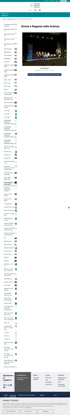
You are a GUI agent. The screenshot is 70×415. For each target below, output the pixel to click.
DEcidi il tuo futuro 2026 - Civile (8, 313)
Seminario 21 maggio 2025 (9, 214)
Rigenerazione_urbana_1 (9, 30)
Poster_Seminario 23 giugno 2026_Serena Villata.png (9, 362)
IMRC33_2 (6, 261)
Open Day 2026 (7, 303)
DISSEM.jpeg (7, 58)
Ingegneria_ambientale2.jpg (9, 70)
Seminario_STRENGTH (9, 367)
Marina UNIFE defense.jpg (7, 178)
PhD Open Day (7, 151)
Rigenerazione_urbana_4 (9, 44)
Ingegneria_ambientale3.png (9, 65)
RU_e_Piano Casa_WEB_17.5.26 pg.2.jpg (8, 349)
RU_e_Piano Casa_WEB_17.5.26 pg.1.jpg (8, 355)
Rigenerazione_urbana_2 (9, 35)
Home (4, 19)
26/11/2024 (7, 114)
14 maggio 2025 (8, 204)
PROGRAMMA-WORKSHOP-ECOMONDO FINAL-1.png (10, 135)
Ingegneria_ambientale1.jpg (9, 75)
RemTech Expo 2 (8, 244)
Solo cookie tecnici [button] (11, 411)
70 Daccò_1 (7, 332)
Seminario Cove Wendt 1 (8, 194)
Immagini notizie (11, 19)
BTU (5, 238)
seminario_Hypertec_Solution (9, 106)
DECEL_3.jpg (7, 86)
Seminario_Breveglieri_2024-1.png (9, 147)
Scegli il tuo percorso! (9, 210)
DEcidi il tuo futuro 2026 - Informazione (9, 318)
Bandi (59, 382)
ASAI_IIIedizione (8, 278)
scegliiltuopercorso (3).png (8, 219)
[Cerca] (35, 10)
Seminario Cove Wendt (8, 199)
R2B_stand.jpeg (8, 49)
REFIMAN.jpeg (7, 52)
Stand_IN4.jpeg (7, 55)
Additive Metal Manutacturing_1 (8, 294)
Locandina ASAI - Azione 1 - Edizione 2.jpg (8, 327)
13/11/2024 (7, 110)
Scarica (30, 74)
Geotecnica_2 (7, 158)
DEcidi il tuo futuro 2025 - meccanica (8, 269)
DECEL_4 (6, 89)
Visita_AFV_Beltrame (9, 102)
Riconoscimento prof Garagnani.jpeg (9, 93)
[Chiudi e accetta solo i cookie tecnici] (67, 401)
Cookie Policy (28, 407)
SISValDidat (48, 382)
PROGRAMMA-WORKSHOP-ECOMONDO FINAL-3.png (10, 122)
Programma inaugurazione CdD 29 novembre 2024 (9, 168)
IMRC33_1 (6, 257)
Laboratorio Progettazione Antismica (7, 189)
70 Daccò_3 (7, 339)
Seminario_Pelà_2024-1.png (9, 162)
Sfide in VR (6, 323)
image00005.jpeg (44, 68)
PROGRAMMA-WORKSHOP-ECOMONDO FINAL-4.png (10, 128)
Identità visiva (49, 384)
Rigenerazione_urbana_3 (9, 39)
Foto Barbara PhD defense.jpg (8, 173)
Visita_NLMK (7, 285)
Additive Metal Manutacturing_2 (8, 299)
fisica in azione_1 (8, 251)
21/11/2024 (7, 117)
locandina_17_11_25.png (9, 264)
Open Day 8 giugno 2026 (8, 343)
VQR (47, 380)
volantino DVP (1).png (9, 207)
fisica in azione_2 (8, 254)
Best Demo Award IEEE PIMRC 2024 (8, 98)
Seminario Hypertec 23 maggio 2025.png (9, 224)
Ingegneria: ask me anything (8, 289)
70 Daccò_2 (7, 336)
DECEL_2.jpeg (7, 79)
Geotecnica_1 (7, 154)
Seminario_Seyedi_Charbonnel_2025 (9, 274)
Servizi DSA (48, 377)
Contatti (42, 395)
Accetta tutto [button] (28, 411)
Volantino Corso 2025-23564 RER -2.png (9, 234)
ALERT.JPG (6, 62)
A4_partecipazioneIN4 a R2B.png (9, 25)
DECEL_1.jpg (7, 83)
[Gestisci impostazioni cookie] (69, 207)
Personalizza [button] (45, 411)
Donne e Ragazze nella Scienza (8, 183)
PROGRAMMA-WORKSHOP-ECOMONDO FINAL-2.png (10, 142)
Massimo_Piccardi (8, 282)
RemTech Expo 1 (8, 241)
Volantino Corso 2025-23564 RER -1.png (9, 229)
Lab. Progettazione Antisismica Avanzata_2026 (8, 308)
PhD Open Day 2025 (9, 247)
